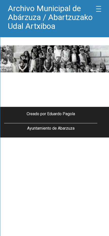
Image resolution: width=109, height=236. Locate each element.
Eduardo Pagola (61, 113)
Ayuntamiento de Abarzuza (51, 128)
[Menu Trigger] (99, 9)
